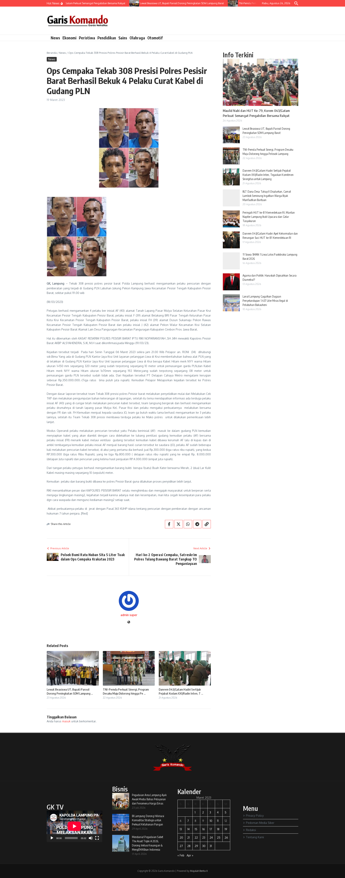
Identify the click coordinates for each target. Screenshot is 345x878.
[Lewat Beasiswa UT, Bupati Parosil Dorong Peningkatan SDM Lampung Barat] (124, 3)
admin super (129, 615)
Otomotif (155, 37)
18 (218, 829)
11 (218, 820)
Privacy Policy (255, 815)
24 (211, 837)
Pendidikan (106, 37)
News (55, 37)
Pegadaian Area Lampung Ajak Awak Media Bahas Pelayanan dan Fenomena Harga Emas (149, 799)
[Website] (128, 622)
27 (181, 846)
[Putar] (52, 838)
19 (226, 829)
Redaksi (251, 830)
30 (203, 846)
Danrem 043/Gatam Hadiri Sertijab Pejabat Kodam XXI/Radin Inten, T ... (181, 691)
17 (211, 829)
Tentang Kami (255, 837)
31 (211, 846)
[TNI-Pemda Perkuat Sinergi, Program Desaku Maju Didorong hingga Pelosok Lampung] (223, 3)
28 (188, 846)
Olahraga (137, 37)
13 (181, 829)
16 (203, 829)
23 (203, 837)
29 (196, 846)
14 (188, 829)
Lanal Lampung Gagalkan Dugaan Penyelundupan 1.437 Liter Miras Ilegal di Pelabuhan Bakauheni (265, 301)
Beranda (52, 52)
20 (181, 837)
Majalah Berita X (199, 870)
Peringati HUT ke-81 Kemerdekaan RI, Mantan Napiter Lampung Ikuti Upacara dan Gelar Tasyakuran (269, 217)
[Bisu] (91, 838)
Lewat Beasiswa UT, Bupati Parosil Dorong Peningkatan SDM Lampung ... (70, 691)
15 (196, 829)
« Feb (180, 855)
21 (188, 837)
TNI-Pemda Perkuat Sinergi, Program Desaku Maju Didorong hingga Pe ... (126, 691)
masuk (66, 721)
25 (218, 837)
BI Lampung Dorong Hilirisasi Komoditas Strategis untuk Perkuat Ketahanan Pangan (148, 820)
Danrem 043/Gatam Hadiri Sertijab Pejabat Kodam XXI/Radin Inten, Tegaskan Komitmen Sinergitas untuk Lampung (268, 175)
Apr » (190, 855)
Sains (122, 37)
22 (196, 837)
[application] (74, 826)
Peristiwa (87, 37)
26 (226, 837)
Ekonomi (69, 37)
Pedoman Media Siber (260, 822)
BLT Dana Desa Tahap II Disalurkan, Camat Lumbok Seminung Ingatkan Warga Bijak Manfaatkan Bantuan (267, 196)
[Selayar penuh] (97, 838)
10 (211, 820)
